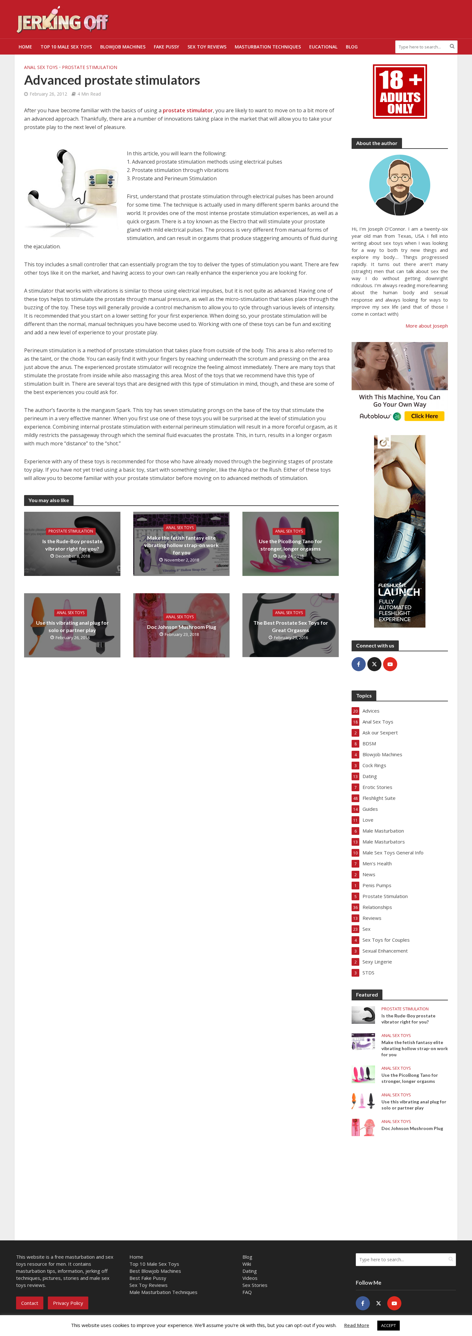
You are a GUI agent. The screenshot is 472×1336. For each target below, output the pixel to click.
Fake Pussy (166, 47)
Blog (352, 47)
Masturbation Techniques (268, 47)
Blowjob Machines (122, 47)
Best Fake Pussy (147, 1278)
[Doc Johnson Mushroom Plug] (363, 1127)
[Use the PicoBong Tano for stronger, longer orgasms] (363, 1074)
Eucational (323, 47)
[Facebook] (359, 664)
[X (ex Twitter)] (374, 664)
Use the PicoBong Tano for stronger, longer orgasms (290, 545)
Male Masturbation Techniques (163, 1292)
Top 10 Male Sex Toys (66, 47)
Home (25, 47)
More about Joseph (427, 325)
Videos (250, 1278)
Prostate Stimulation (89, 67)
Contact (29, 1303)
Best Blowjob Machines (155, 1271)
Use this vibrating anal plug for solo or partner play (72, 626)
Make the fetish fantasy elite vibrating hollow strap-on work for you (181, 545)
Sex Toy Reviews (207, 47)
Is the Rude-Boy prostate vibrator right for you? (72, 545)
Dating (249, 1271)
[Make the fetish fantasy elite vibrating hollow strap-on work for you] (363, 1041)
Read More (356, 1325)
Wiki (246, 1264)
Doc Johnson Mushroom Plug (181, 627)
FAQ (247, 1292)
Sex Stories (254, 1285)
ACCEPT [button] (388, 1325)
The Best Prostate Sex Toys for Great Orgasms (290, 626)
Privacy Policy (68, 1303)
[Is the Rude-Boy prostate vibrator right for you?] (363, 1014)
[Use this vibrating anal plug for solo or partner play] (363, 1100)
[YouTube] (390, 664)
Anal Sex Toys (41, 67)
